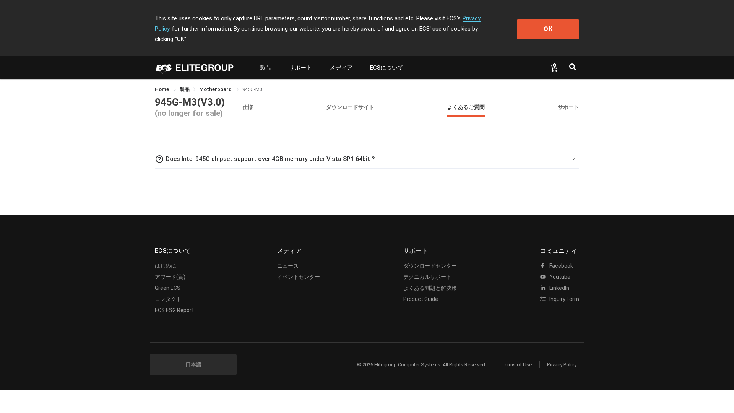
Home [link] (162, 89)
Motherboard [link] (216, 89)
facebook (560, 266)
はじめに (165, 266)
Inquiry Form (563, 299)
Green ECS (167, 288)
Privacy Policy (561, 364)
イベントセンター (298, 277)
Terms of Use (517, 364)
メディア (341, 67)
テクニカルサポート (427, 277)
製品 (265, 67)
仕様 (247, 107)
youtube (559, 277)
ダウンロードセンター (430, 266)
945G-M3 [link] (252, 89)
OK (548, 29)
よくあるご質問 (466, 107)
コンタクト (168, 299)
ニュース (288, 266)
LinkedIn (558, 288)
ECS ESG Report (174, 310)
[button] (367, 159)
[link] (185, 89)
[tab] (367, 159)
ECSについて (386, 67)
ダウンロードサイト (350, 107)
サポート (300, 67)
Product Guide (420, 299)
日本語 (193, 364)
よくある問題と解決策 (430, 288)
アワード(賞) (170, 277)
